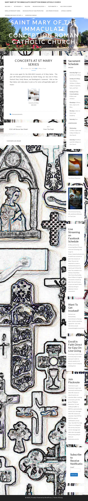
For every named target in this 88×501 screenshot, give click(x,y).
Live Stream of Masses (52, 11)
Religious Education (38, 6)
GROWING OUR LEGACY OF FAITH (13, 15)
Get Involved (17, 6)
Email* (72, 467)
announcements (17, 114)
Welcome (7, 6)
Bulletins (27, 6)
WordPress (48, 497)
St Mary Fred (41, 68)
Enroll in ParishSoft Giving (12, 11)
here (74, 366)
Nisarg (60, 497)
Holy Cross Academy (66, 6)
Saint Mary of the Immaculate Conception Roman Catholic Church (33, 2)
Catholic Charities (66, 11)
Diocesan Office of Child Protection (33, 11)
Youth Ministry (52, 6)
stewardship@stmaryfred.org (77, 328)
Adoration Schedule (31, 15)
